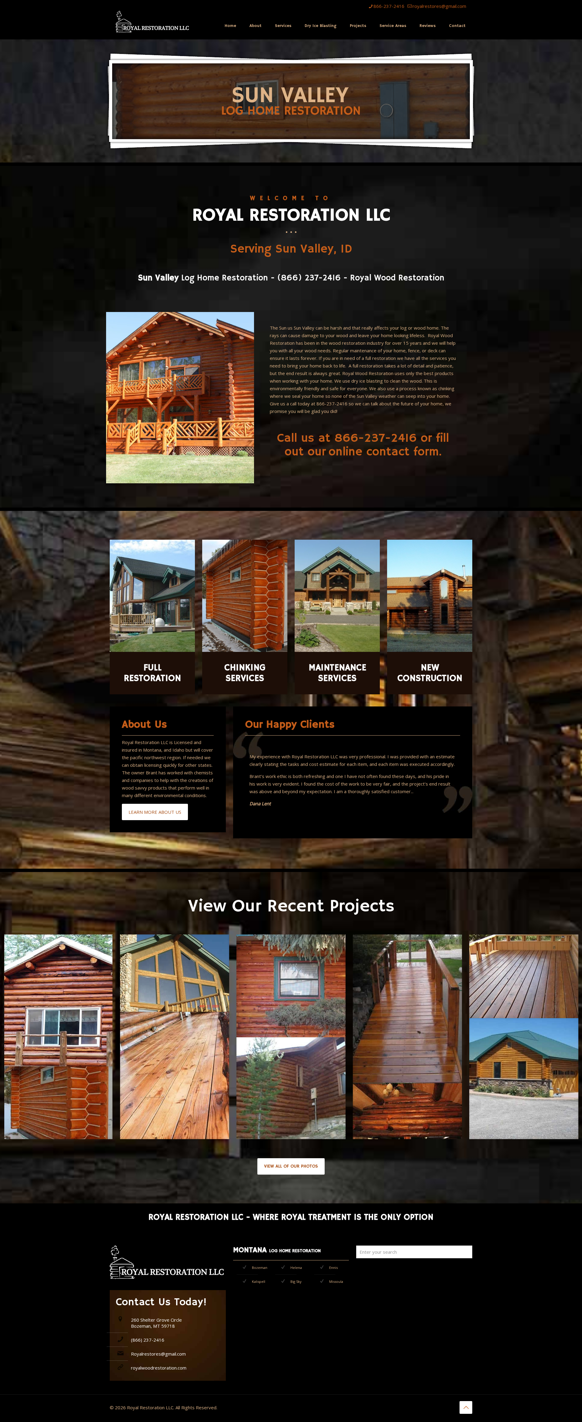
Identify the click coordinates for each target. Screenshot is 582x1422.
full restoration (380, 358)
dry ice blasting (367, 381)
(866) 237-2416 (147, 1340)
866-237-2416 (388, 6)
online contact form (384, 452)
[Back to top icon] (466, 1407)
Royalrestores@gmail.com (158, 1354)
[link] (58, 1000)
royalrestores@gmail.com (439, 6)
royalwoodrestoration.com (158, 1368)
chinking (446, 388)
